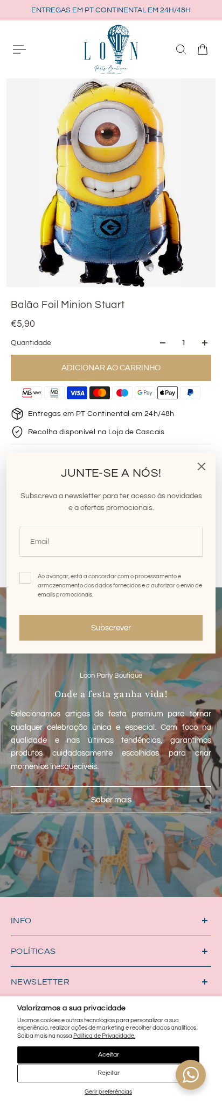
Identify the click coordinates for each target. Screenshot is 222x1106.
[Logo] (111, 48)
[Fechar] (201, 466)
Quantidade (31, 343)
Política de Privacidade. (104, 1036)
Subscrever (111, 627)
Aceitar (108, 1054)
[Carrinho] (202, 49)
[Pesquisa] (181, 49)
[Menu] (19, 49)
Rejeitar (109, 1072)
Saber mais (111, 799)
